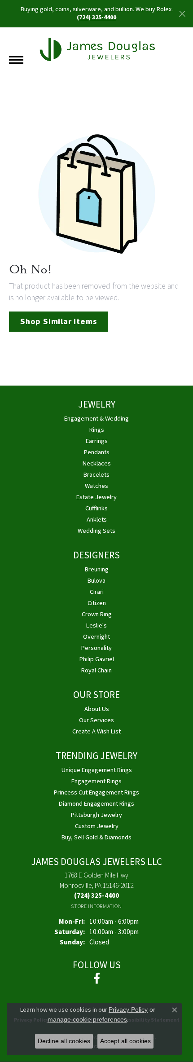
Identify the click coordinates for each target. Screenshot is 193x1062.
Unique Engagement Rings (96, 770)
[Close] (182, 13)
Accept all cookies (125, 1040)
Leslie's (96, 625)
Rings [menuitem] (96, 429)
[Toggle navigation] (16, 60)
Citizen (97, 603)
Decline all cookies (64, 1040)
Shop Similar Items (58, 321)
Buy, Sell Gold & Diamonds (96, 837)
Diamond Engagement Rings (96, 803)
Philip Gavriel (96, 659)
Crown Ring (97, 614)
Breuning (97, 569)
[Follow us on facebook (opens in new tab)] (96, 978)
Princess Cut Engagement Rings (96, 792)
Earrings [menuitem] (97, 441)
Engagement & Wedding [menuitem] (96, 418)
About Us (96, 709)
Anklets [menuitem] (97, 519)
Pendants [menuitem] (97, 452)
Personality (96, 648)
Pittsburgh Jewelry (96, 815)
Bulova (96, 580)
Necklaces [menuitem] (97, 463)
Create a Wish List (96, 731)
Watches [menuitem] (96, 486)
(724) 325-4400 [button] (96, 17)
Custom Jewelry (96, 826)
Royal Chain (96, 670)
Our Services (96, 720)
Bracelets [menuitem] (96, 474)
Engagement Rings (96, 781)
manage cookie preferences (87, 1019)
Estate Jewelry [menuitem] (96, 497)
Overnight (96, 636)
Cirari (97, 592)
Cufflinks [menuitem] (96, 508)
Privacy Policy (128, 1009)
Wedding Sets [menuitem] (96, 530)
